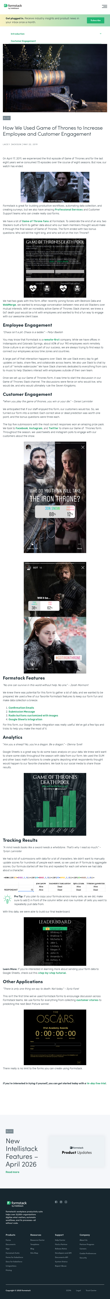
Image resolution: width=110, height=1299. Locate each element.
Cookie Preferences (88, 1253)
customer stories (87, 1000)
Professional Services (69, 209)
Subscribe (96, 20)
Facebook (22, 428)
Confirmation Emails (21, 707)
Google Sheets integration (25, 719)
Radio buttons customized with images (33, 715)
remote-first (52, 339)
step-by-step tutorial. (52, 973)
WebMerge (9, 304)
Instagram (35, 428)
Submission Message (22, 711)
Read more (12, 1172)
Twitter (53, 428)
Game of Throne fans (35, 221)
